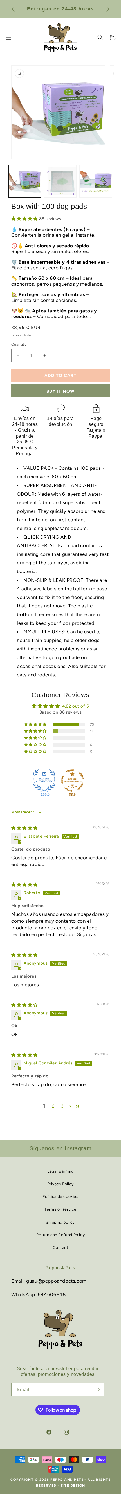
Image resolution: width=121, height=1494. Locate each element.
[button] (100, 37)
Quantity (18, 344)
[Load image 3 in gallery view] (95, 181)
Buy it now (60, 391)
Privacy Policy (60, 1184)
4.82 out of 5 (75, 706)
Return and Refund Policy (60, 1235)
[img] (24, 828)
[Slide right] (105, 182)
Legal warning (60, 1171)
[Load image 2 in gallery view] (60, 181)
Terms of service (60, 1209)
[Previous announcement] (13, 9)
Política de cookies (60, 1196)
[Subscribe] (97, 1389)
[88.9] (72, 780)
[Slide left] (16, 182)
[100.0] (44, 780)
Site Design (73, 1486)
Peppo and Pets (67, 1480)
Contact (60, 1247)
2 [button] (53, 1106)
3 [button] (62, 1106)
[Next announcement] (108, 9)
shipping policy (60, 1222)
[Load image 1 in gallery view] (24, 181)
